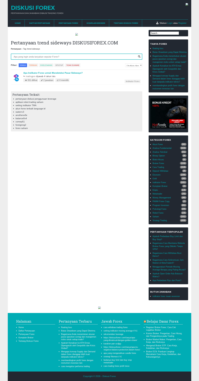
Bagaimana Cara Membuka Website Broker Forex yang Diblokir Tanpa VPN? (169, 246)
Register (182, 23)
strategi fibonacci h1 (113, 356)
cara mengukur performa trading (75, 366)
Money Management (162, 197)
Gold (155, 178)
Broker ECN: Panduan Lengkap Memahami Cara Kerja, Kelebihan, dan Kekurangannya (163, 354)
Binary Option (159, 156)
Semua (23, 65)
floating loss (158, 48)
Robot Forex (158, 213)
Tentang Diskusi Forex (126, 23)
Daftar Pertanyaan (39, 23)
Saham (156, 216)
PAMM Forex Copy (161, 201)
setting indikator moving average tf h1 (120, 331)
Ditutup (59, 65)
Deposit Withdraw (160, 171)
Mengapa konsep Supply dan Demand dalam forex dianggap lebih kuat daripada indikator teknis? (169, 79)
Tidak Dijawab (72, 65)
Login (170, 23)
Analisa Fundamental (162, 148)
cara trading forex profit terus (117, 366)
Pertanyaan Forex (68, 23)
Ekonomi (156, 175)
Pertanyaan (16, 49)
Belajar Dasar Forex (163, 321)
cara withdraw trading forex (116, 327)
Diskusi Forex (33, 7)
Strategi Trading (160, 220)
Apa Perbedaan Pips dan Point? (167, 280)
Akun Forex (158, 144)
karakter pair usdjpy (112, 343)
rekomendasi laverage (113, 334)
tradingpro (30, 76)
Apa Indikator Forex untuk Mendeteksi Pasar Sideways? (53, 73)
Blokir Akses (158, 159)
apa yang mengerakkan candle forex (120, 353)
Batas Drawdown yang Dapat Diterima (170, 52)
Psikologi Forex (160, 209)
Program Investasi (161, 205)
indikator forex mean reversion (166, 296)
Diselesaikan (46, 65)
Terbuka (33, 65)
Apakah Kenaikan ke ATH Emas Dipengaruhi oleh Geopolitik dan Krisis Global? (167, 69)
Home (18, 23)
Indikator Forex (133, 81)
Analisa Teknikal (160, 152)
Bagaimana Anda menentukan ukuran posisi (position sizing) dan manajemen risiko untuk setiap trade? (169, 59)
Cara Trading (158, 167)
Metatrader (157, 194)
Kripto (155, 190)
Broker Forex (158, 163)
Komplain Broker (96, 23)
